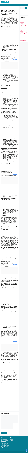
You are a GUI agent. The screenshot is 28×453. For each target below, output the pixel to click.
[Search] (26, 8)
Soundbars (5, 4)
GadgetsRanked (13, 451)
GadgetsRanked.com (4, 439)
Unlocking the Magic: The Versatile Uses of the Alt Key (23, 33)
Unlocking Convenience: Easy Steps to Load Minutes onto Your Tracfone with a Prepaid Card (23, 38)
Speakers (13, 4)
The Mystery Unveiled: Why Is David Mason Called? (23, 30)
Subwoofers (9, 4)
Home (1, 4)
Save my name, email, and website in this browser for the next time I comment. (9, 430)
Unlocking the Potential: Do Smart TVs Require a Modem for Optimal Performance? (23, 21)
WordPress (20, 451)
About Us (11, 439)
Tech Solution (4, 7)
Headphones (17, 4)
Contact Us (11, 440)
